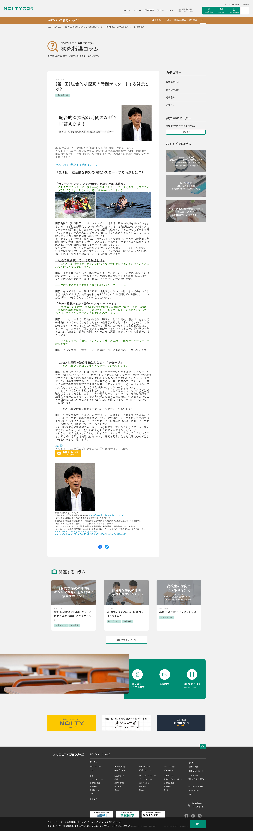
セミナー (192, 763)
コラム (203, 20)
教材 (169, 20)
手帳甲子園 (193, 767)
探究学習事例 (172, 90)
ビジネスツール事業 (232, 4)
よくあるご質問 (193, 775)
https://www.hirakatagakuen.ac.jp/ (106, 515)
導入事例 (193, 20)
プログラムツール (96, 779)
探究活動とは (158, 20)
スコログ (93, 799)
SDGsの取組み (193, 790)
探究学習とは (172, 82)
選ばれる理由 (180, 20)
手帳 (91, 776)
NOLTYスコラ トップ (100, 754)
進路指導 (170, 97)
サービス (93, 762)
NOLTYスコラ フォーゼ (147, 776)
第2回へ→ (61, 445)
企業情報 (246, 4)
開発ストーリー (95, 790)
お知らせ (170, 105)
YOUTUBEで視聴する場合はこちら (76, 164)
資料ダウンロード (195, 771)
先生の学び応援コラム (196, 786)
